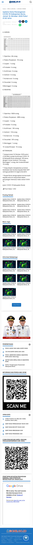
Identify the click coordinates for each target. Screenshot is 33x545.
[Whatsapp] (20, 25)
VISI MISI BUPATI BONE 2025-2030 (14, 351)
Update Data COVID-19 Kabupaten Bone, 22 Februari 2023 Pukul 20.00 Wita (9, 216)
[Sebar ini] (20, 21)
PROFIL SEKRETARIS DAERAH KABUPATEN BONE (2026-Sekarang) (16, 355)
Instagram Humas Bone (7, 542)
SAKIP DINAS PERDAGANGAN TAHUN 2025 (16, 423)
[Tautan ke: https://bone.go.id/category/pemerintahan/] (30, 344)
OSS (15, 541)
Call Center (18, 537)
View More (16, 305)
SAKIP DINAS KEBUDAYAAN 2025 (14, 430)
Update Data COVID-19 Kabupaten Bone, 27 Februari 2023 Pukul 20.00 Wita (23, 199)
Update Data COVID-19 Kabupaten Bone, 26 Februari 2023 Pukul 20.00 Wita (9, 205)
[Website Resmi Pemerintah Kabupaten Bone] (17, 2)
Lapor (11, 537)
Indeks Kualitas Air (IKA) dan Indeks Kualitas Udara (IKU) (15, 419)
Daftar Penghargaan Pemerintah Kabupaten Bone (15, 365)
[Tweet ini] (23, 21)
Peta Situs (3, 541)
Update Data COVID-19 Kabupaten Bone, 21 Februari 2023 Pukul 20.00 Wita (23, 216)
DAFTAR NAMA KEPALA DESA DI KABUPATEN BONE (17, 360)
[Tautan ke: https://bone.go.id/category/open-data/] (30, 415)
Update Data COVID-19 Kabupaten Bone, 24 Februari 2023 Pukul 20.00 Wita (9, 210)
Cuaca (3, 539)
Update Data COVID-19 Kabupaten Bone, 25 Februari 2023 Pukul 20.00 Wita (23, 205)
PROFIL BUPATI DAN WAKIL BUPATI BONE (16, 348)
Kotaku (10, 541)
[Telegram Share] (26, 21)
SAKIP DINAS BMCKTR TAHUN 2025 (15, 427)
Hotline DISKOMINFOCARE (22, 542)
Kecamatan (4, 537)
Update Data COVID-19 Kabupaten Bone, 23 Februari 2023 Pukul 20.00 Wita (23, 210)
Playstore (9, 539)
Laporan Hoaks (18, 539)
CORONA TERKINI (7, 24)
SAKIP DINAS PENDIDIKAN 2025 (13, 433)
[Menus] (2, 2)
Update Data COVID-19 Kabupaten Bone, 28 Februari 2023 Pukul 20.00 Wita (9, 199)
